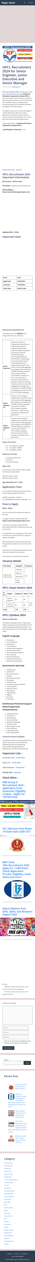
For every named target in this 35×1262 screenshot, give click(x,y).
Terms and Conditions (17, 1256)
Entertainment (8, 1194)
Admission (7, 1168)
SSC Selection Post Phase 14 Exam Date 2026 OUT (17, 830)
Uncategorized (9, 1241)
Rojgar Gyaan (8, 2)
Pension (6, 1222)
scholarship (8, 1233)
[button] (24, 2)
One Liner (7, 1213)
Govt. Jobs (7, 1202)
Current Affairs (9, 1182)
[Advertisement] (17, 24)
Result (6, 1227)
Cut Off (6, 1185)
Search (6, 1060)
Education (7, 1188)
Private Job (7, 1224)
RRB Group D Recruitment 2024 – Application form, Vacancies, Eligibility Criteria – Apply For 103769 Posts (14, 789)
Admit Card (7, 1171)
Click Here (20, 758)
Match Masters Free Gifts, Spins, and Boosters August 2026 (17, 911)
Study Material (9, 1235)
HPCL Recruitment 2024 (10, 92)
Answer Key (7, 1177)
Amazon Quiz (8, 1174)
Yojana (6, 1244)
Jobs (6, 984)
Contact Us (17, 1253)
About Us (10, 1253)
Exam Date (7, 1199)
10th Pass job (8, 1163)
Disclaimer (25, 1253)
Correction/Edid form (11, 1180)
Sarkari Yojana (8, 1230)
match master (8, 1208)
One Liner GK (8, 1216)
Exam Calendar (9, 1196)
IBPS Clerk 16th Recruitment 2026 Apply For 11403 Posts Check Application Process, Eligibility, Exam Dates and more (16, 870)
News (6, 1210)
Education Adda (9, 1191)
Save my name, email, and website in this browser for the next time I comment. (17, 1042)
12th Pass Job (8, 1166)
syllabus (7, 1238)
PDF (5, 1219)
